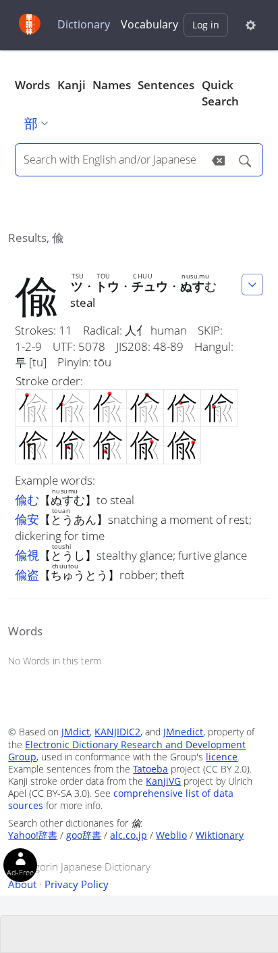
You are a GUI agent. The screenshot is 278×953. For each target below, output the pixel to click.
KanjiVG (163, 781)
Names (111, 85)
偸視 (27, 555)
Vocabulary (149, 24)
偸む (27, 499)
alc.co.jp (128, 835)
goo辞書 (83, 835)
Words (32, 85)
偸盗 (27, 574)
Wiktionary (220, 835)
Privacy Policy (77, 884)
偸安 (27, 519)
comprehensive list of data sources (120, 799)
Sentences (166, 85)
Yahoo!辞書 (32, 835)
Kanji (71, 85)
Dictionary (83, 24)
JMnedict (183, 731)
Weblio (171, 835)
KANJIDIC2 (117, 731)
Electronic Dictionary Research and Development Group (127, 750)
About (22, 884)
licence (222, 756)
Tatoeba (150, 768)
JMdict (75, 731)
